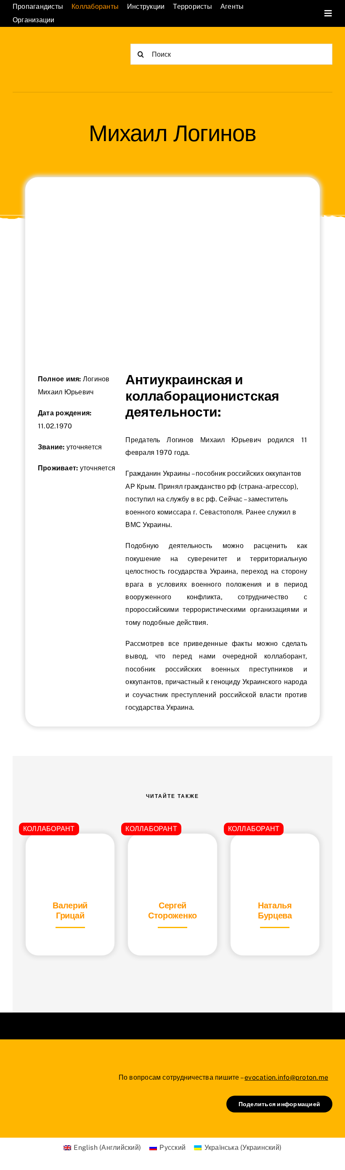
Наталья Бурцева (275, 910)
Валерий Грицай (70, 910)
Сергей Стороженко (172, 910)
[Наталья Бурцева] (275, 854)
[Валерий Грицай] (70, 854)
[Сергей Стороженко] (172, 854)
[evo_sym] (34, 1071)
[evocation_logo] (55, 47)
